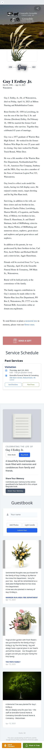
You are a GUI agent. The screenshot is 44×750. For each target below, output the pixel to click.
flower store (29, 324)
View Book (11, 455)
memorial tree (31, 320)
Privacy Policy (15, 740)
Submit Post (22, 530)
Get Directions (13, 385)
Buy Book (24, 455)
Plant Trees (30, 385)
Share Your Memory (15, 491)
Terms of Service (28, 740)
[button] (22, 554)
